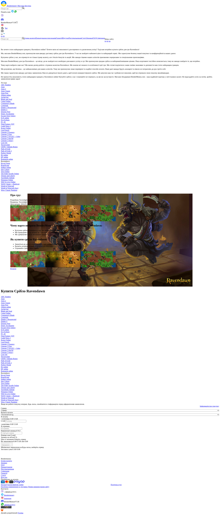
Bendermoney (12, 6)
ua (109, 41)
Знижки (90, 38)
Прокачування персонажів (45, 38)
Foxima (20, 513)
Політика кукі (116, 485)
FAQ (94, 38)
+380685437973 (10, 492)
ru (1, 36)
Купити (13, 269)
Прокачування (6, 467)
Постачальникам (75, 38)
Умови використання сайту (38, 487)
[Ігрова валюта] (4, 6)
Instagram (7, 498)
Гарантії (59, 38)
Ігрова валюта (29, 38)
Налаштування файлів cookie (12, 485)
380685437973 (9, 505)
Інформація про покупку (209, 406)
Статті (84, 38)
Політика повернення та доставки (14, 487)
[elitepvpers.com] (6, 508)
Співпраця (100, 38)
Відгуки (65, 38)
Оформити (5, 445)
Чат (6, 28)
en (4, 36)
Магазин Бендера (24, 6)
